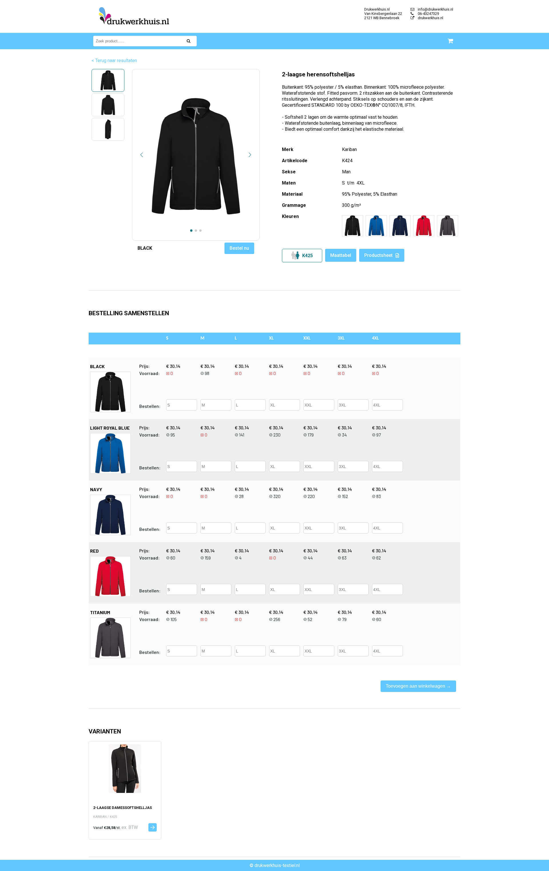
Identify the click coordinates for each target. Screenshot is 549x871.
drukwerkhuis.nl (430, 18)
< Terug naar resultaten (114, 60)
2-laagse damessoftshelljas (122, 807)
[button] (141, 154)
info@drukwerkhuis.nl (435, 9)
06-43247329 (428, 13)
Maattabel (340, 255)
